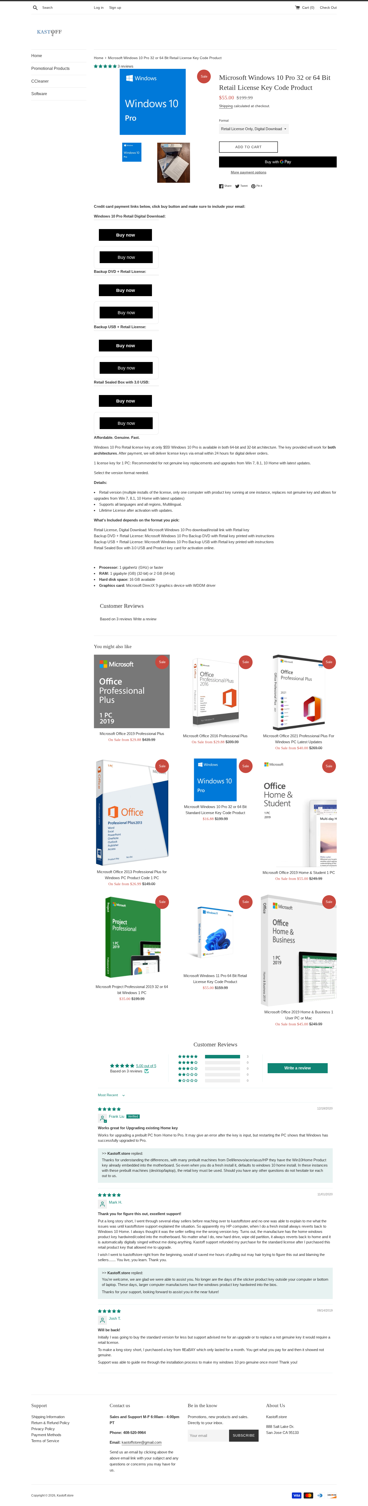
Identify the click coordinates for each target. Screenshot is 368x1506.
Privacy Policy (43, 1429)
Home (36, 56)
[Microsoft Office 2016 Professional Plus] (215, 692)
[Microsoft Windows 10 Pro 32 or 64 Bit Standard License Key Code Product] (215, 780)
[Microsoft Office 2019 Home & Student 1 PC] (299, 813)
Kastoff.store (65, 1495)
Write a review (144, 619)
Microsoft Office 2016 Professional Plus (215, 736)
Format (224, 120)
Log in (99, 8)
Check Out (328, 8)
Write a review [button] (297, 1068)
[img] (109, 1109)
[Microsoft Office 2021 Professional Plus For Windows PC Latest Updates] (299, 692)
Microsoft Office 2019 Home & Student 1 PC (299, 872)
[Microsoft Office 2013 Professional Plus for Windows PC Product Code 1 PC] (132, 812)
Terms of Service (45, 1441)
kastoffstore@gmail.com (142, 1442)
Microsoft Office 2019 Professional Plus (132, 733)
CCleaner (40, 81)
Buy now (125, 235)
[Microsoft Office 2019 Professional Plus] (132, 691)
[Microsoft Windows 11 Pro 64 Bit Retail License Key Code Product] (215, 932)
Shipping (226, 106)
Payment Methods (46, 1435)
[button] (106, 66)
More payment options (248, 172)
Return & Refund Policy (50, 1423)
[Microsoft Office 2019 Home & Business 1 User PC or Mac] (299, 950)
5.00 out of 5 (146, 1066)
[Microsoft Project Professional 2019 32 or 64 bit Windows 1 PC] (132, 937)
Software (39, 94)
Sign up (115, 8)
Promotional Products (50, 68)
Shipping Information (48, 1417)
